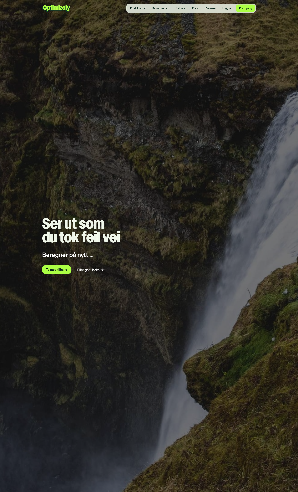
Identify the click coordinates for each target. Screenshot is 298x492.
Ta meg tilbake (56, 269)
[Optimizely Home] (56, 8)
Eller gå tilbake (88, 269)
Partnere (210, 8)
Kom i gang (245, 8)
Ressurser (158, 8)
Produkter (136, 8)
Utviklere (180, 8)
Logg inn (227, 8)
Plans (195, 8)
